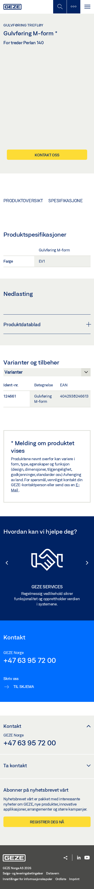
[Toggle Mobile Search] (60, 6)
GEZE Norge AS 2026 (17, 868)
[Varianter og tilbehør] (47, 373)
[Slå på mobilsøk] (73, 6)
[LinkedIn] (79, 858)
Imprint (74, 879)
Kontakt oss (47, 155)
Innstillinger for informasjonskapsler (27, 879)
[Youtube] (87, 858)
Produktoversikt (23, 200)
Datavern (52, 873)
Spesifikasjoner (67, 200)
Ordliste (60, 879)
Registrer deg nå (47, 822)
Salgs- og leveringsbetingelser (23, 873)
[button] (4, 563)
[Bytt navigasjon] (87, 6)
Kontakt (12, 726)
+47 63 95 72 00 (29, 660)
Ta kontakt (15, 765)
